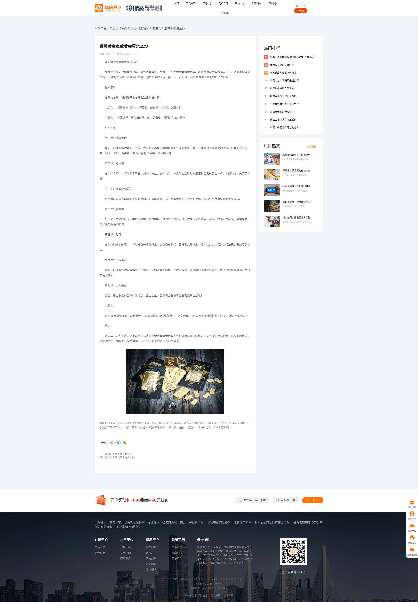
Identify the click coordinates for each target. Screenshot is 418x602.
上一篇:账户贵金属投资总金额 (116, 454)
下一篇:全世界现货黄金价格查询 (117, 457)
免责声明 (228, 595)
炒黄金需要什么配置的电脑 (284, 127)
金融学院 (125, 28)
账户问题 (151, 547)
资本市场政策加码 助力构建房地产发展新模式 (293, 57)
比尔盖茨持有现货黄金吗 (283, 96)
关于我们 (225, 13)
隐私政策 (215, 595)
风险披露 (202, 595)
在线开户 (125, 558)
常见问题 (151, 563)
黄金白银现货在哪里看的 (283, 119)
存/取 (149, 552)
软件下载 (125, 547)
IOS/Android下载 (255, 500)
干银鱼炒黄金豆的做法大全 (284, 104)
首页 (112, 28)
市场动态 (100, 547)
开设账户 (300, 10)
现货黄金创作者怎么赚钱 (283, 72)
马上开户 (313, 500)
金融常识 (177, 552)
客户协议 (189, 595)
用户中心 (300, 5)
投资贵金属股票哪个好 (282, 88)
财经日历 (100, 552)
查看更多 (311, 146)
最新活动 (125, 552)
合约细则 (151, 569)
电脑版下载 (288, 500)
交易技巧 (177, 558)
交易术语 (140, 28)
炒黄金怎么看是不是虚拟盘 (284, 80)
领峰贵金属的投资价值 (282, 112)
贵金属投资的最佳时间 (282, 65)
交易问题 (151, 558)
